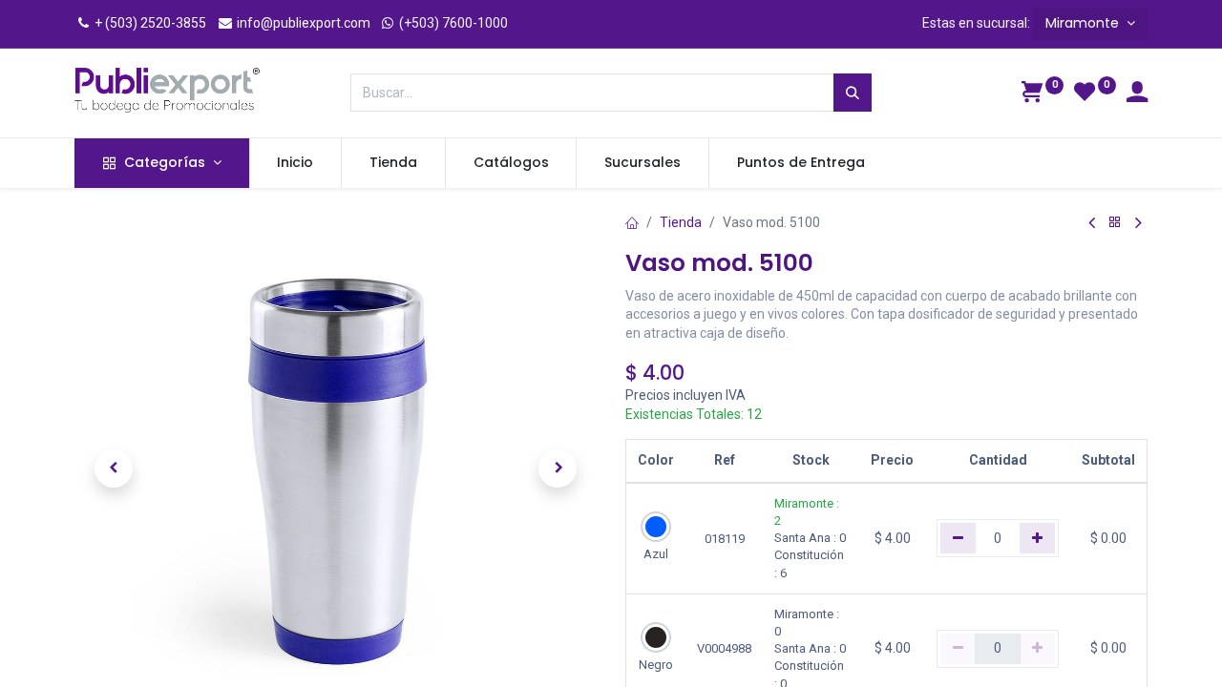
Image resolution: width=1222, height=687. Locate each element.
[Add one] (1037, 538)
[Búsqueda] (852, 92)
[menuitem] (296, 163)
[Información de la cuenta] (1137, 94)
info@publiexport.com (302, 23)
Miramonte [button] (1084, 22)
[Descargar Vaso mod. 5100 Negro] (656, 637)
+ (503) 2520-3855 (149, 23)
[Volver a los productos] (1115, 223)
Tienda (681, 222)
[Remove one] (958, 538)
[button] (113, 468)
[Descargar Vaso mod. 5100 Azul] (656, 526)
